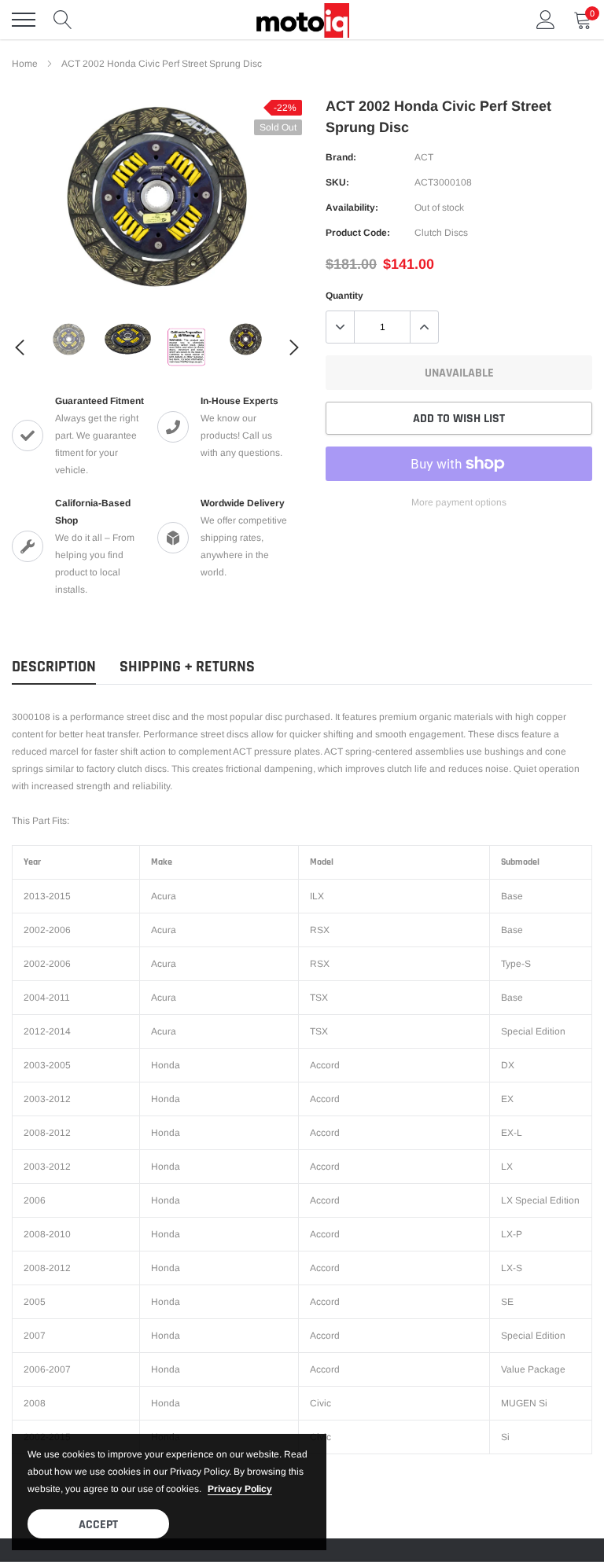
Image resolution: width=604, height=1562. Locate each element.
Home (25, 63)
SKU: (337, 182)
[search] (62, 19)
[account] (545, 19)
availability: (352, 207)
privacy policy (240, 1488)
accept (98, 1524)
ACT (423, 157)
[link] (68, 339)
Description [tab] (54, 667)
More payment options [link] (458, 502)
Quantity (344, 295)
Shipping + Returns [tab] (187, 667)
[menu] (23, 19)
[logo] (302, 19)
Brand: (341, 157)
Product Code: (358, 232)
